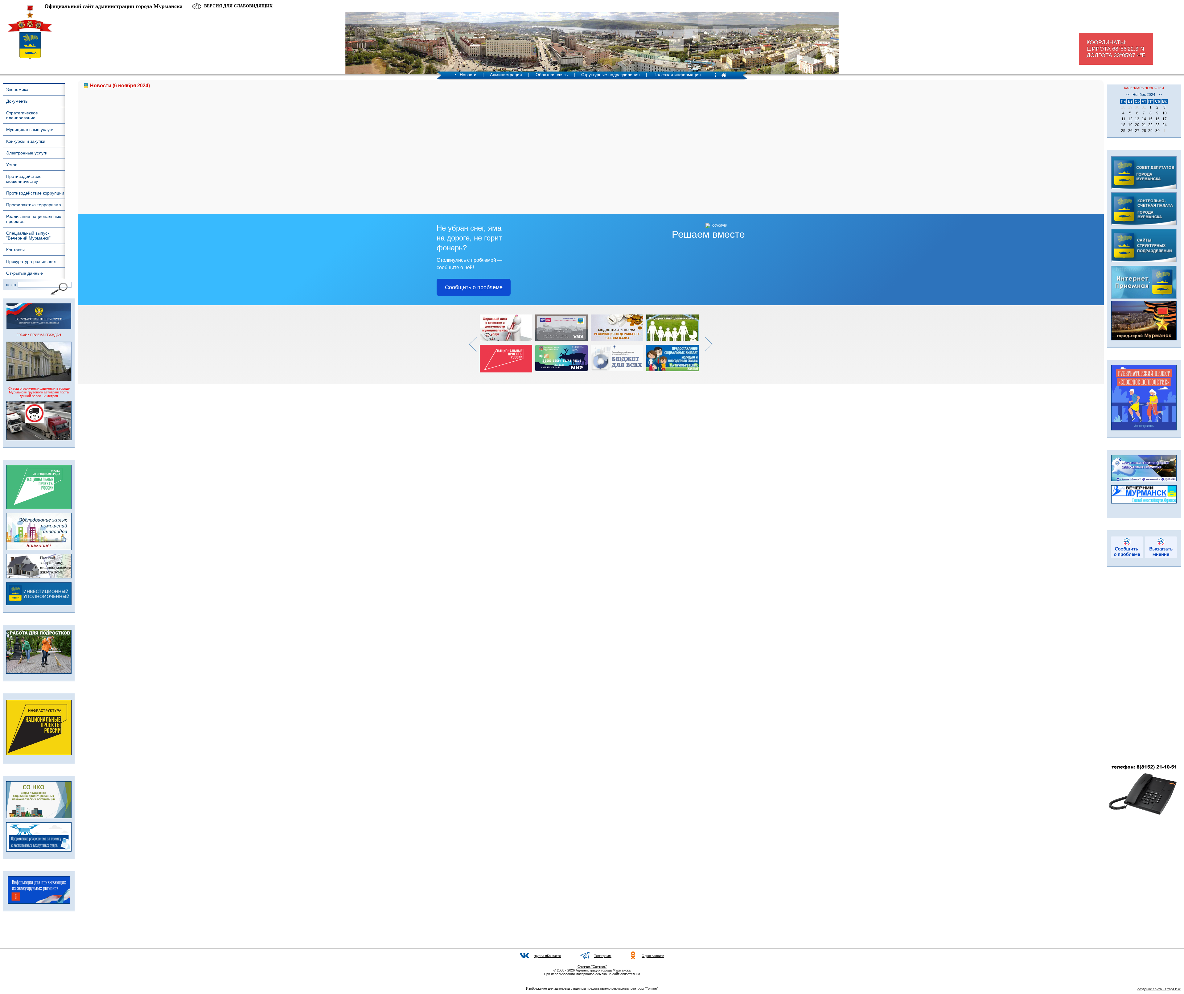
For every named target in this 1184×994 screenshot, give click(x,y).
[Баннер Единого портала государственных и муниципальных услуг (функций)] (38, 328)
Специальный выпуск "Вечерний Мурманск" (28, 235)
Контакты (15, 249)
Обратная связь (552, 74)
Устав (11, 164)
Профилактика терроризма (33, 204)
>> (1160, 94)
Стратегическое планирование (22, 115)
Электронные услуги (26, 152)
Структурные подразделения (610, 74)
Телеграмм (602, 956)
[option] (507, 343)
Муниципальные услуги (30, 129)
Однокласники (653, 956)
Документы (17, 101)
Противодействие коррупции (35, 193)
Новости (468, 74)
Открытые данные (24, 273)
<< (1128, 94)
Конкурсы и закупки (25, 141)
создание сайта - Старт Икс (1159, 989)
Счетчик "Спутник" (592, 966)
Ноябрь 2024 (1144, 94)
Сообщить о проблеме (474, 287)
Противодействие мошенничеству (24, 179)
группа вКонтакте (547, 956)
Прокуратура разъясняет (31, 261)
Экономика (17, 89)
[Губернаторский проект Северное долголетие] (1144, 429)
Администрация (506, 74)
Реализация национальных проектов (33, 219)
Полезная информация (677, 74)
